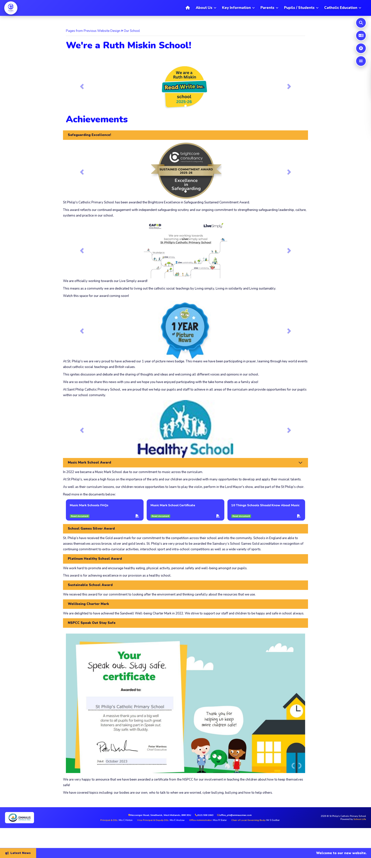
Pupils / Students (299, 7)
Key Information (236, 7)
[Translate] (361, 35)
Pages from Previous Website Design (93, 31)
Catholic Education (340, 7)
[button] (81, 85)
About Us (204, 7)
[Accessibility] (361, 48)
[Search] (361, 22)
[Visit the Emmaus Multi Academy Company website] (45, 817)
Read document (79, 516)
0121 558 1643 (205, 815)
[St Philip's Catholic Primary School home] (10, 7)
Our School (132, 31)
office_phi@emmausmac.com (236, 815)
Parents (267, 7)
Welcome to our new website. (315, 853)
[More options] (361, 61)
